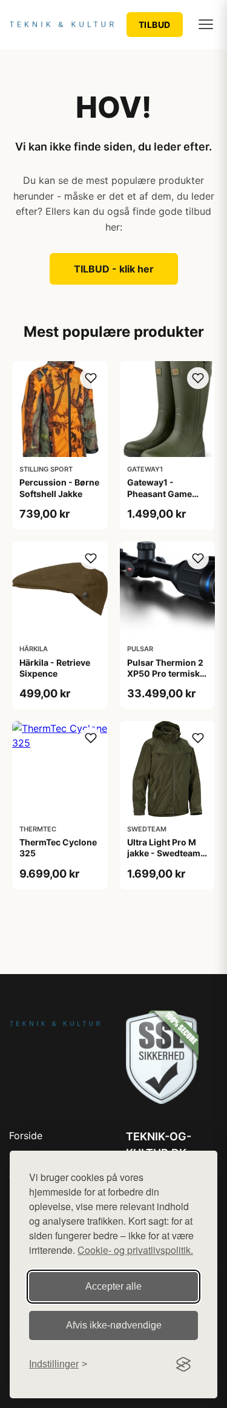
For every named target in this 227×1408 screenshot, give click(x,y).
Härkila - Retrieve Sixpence (54, 668)
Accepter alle (113, 1286)
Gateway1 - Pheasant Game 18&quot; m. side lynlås (161, 499)
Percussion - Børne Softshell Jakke (59, 487)
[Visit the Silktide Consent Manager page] (183, 1364)
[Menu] (206, 24)
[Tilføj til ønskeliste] (91, 378)
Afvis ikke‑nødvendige (114, 1325)
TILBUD (155, 24)
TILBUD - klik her (114, 269)
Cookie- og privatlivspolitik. (135, 1250)
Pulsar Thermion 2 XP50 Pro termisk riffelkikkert (165, 673)
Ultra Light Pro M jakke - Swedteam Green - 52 (163, 853)
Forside (25, 1135)
